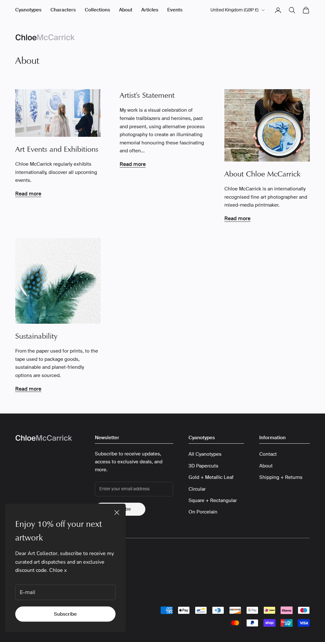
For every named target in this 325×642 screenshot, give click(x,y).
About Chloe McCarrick (262, 174)
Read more (28, 193)
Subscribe (65, 614)
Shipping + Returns (280, 477)
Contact (268, 454)
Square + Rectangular (213, 500)
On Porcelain (203, 512)
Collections (97, 10)
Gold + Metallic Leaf (211, 477)
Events (174, 10)
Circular (197, 489)
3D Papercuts (203, 466)
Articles (149, 10)
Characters (63, 10)
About (125, 10)
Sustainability (36, 336)
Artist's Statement (147, 95)
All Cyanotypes (205, 454)
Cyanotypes (28, 10)
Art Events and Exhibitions (56, 149)
